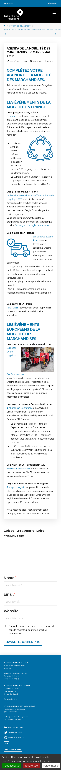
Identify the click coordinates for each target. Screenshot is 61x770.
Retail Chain (13, 307)
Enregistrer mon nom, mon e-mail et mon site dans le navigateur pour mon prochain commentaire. (32, 630)
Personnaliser (51, 765)
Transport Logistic (16, 487)
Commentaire (14, 536)
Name (10, 577)
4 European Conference (20, 408)
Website (11, 611)
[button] (54, 14)
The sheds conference (18, 468)
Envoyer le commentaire (23, 642)
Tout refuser (31, 765)
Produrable (12, 116)
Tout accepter (11, 765)
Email (9, 594)
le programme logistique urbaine (32, 225)
